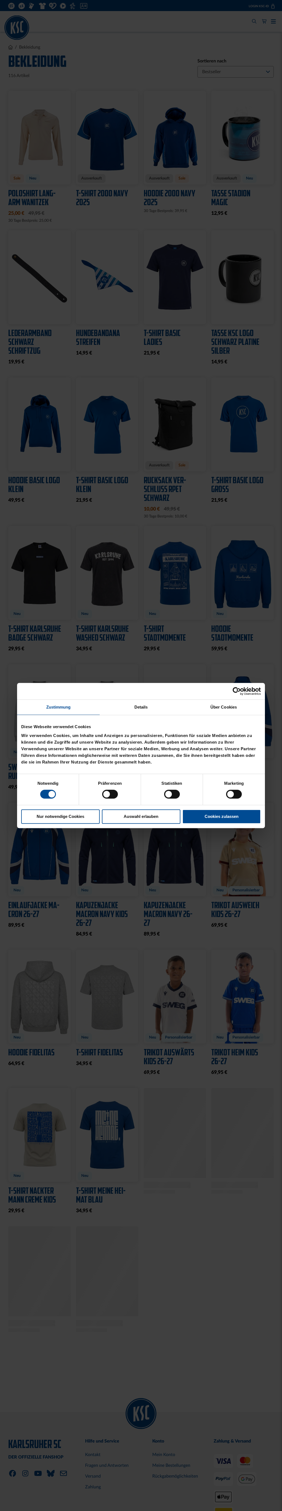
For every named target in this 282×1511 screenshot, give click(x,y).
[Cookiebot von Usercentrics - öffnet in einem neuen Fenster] (237, 691)
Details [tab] (141, 707)
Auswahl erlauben (141, 816)
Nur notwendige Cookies (60, 816)
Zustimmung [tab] (58, 707)
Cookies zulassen (221, 816)
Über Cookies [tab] (223, 707)
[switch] (110, 794)
